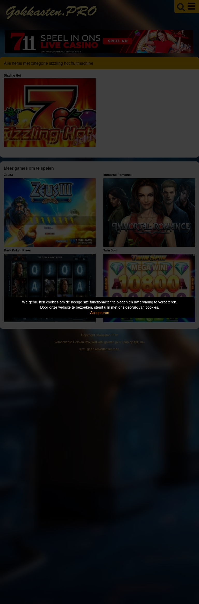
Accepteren (99, 312)
